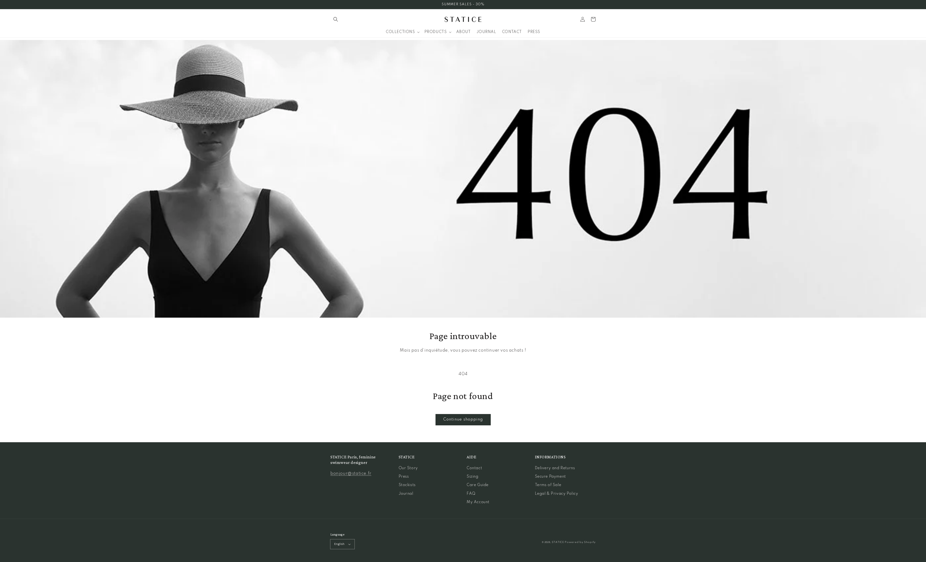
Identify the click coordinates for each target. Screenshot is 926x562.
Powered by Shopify (580, 542)
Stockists (407, 485)
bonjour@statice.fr (350, 473)
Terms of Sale (548, 485)
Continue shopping (463, 419)
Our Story (408, 468)
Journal (406, 494)
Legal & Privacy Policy (556, 494)
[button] (335, 19)
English (339, 544)
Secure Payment (550, 477)
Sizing (472, 477)
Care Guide (478, 485)
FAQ (471, 494)
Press (404, 477)
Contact (474, 468)
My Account (478, 502)
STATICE (558, 542)
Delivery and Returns (555, 468)
